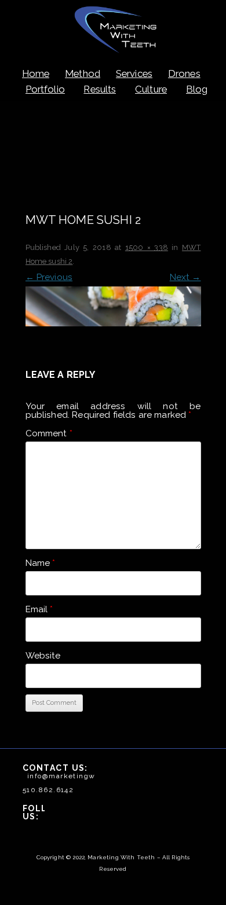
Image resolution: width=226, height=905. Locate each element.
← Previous (49, 277)
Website (43, 655)
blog (197, 89)
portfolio (45, 89)
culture (151, 89)
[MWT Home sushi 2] (113, 306)
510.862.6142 (48, 790)
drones (184, 73)
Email (39, 609)
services (134, 73)
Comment (48, 433)
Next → (185, 277)
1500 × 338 (146, 247)
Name (40, 563)
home (36, 73)
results (99, 89)
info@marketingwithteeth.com (86, 776)
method (82, 73)
